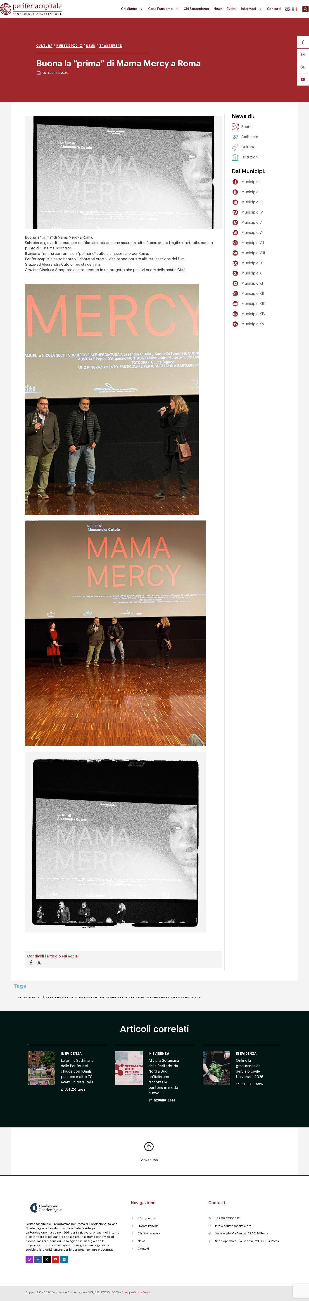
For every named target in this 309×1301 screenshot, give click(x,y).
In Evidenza (71, 1053)
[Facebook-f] (38, 1259)
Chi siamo (129, 9)
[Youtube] (55, 1259)
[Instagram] (29, 1259)
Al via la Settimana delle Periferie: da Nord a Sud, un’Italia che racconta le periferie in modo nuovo (163, 1077)
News (218, 9)
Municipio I (69, 45)
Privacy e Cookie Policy (135, 1292)
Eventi (231, 9)
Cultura (44, 45)
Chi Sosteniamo (196, 9)
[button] (305, 9)
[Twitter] (47, 1259)
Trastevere (110, 45)
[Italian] (294, 8)
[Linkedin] (64, 1259)
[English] (288, 8)
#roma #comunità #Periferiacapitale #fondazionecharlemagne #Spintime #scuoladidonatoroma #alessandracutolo (109, 997)
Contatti (273, 9)
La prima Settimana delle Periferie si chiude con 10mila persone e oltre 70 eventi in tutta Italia (77, 1071)
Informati (248, 9)
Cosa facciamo (160, 9)
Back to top (149, 1160)
